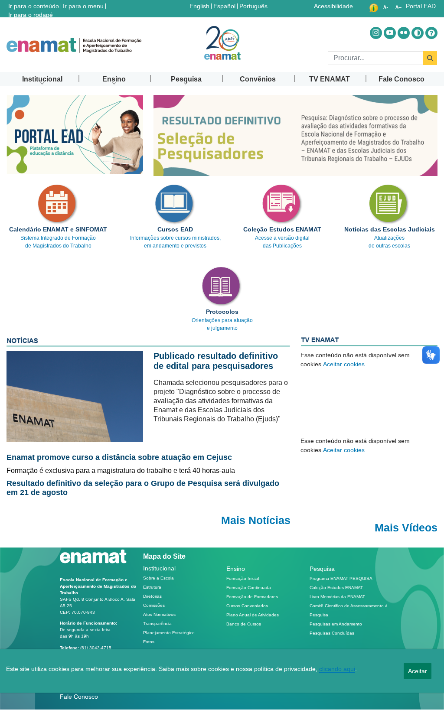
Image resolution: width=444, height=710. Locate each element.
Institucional (159, 568)
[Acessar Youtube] (390, 33)
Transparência (157, 623)
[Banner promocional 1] (295, 135)
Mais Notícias (256, 520)
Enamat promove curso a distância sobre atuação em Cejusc (119, 457)
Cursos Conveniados (247, 605)
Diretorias (152, 596)
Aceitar (417, 671)
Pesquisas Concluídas (332, 633)
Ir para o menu (83, 6)
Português (254, 6)
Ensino (235, 568)
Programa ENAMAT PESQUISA (341, 578)
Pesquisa (322, 568)
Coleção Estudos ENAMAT (336, 587)
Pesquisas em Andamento (336, 624)
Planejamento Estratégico (169, 632)
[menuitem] (42, 79)
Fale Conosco (79, 696)
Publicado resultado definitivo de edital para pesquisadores (215, 361)
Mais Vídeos (406, 528)
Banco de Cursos (243, 624)
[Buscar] (430, 58)
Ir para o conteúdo (33, 6)
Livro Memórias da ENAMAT (337, 596)
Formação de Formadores (252, 596)
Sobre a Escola (158, 578)
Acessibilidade (333, 6)
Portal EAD (421, 6)
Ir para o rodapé (30, 14)
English (200, 6)
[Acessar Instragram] (376, 33)
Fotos (148, 641)
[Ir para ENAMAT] (74, 45)
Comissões (154, 605)
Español (225, 6)
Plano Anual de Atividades (252, 614)
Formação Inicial (242, 578)
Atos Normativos (159, 614)
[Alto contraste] (417, 33)
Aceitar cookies (344, 364)
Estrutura (152, 587)
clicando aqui (337, 668)
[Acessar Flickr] (404, 33)
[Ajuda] (431, 33)
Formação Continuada (248, 587)
